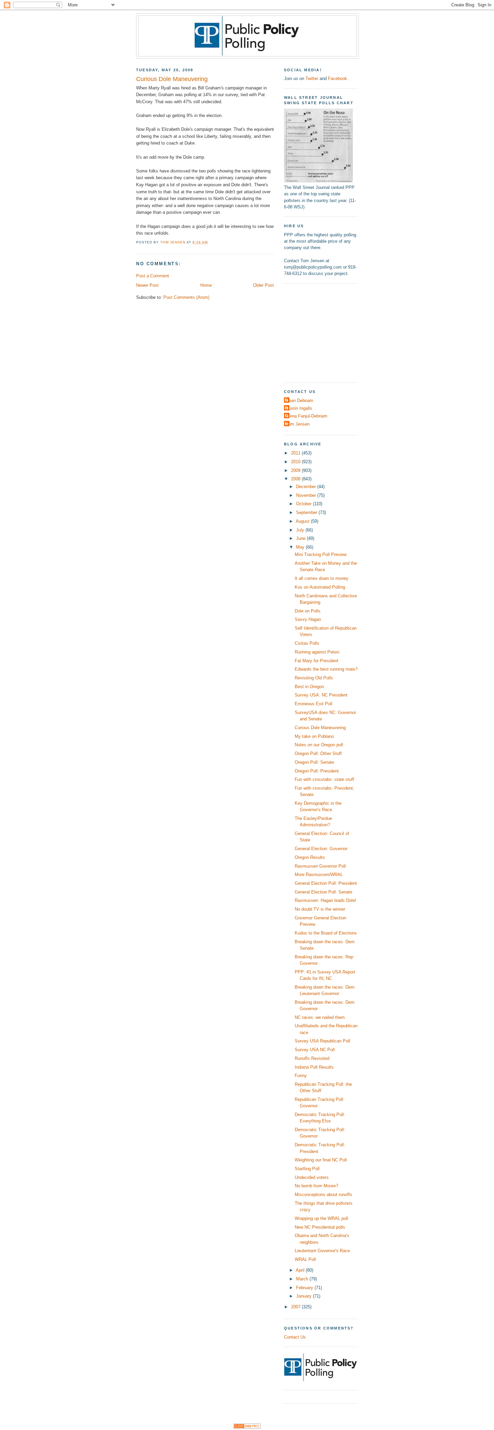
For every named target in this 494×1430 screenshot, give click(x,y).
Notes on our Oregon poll (319, 744)
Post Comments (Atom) (186, 297)
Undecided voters (312, 1177)
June (301, 538)
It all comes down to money (321, 578)
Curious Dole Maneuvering (320, 727)
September (307, 512)
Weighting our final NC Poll (321, 1159)
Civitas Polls (307, 643)
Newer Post (147, 285)
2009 (296, 470)
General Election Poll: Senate (323, 892)
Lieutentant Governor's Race (322, 1250)
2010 (296, 461)
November (306, 495)
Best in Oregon (309, 686)
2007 (296, 1306)
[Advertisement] (326, 332)
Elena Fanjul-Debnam (306, 416)
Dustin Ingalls (299, 408)
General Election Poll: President (326, 883)
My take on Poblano (314, 736)
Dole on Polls (308, 610)
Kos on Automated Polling (320, 587)
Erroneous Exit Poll (313, 703)
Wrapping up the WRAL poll (321, 1218)
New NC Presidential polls (320, 1227)
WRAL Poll (305, 1259)
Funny (301, 1075)
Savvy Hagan (308, 619)
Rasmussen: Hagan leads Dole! (325, 900)
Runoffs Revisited (312, 1058)
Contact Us (295, 1337)
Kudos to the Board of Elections (326, 933)
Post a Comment (152, 275)
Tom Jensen (298, 424)
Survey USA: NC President (321, 695)
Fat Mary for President (316, 660)
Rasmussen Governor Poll (320, 866)
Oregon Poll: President (317, 770)
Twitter (311, 78)
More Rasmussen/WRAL (319, 874)
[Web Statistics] (247, 1427)
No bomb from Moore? (316, 1185)
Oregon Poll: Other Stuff (318, 753)
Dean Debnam (299, 400)
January (304, 1296)
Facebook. (338, 78)
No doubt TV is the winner (320, 909)
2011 (296, 452)
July (300, 529)
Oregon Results (310, 857)
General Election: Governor (321, 848)
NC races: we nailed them (320, 1017)
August (303, 521)
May (301, 547)
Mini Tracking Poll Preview (320, 554)
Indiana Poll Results (314, 1067)
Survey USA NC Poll (315, 1049)
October (304, 503)
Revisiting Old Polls (314, 677)
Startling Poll (307, 1168)
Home (206, 285)
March (303, 1278)
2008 (296, 478)
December (306, 486)
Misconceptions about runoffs (323, 1194)
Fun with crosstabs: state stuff (324, 779)
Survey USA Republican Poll (322, 1040)
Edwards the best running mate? (326, 669)
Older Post (263, 285)
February (305, 1287)
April (301, 1270)
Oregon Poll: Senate (314, 762)
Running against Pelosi (317, 651)
